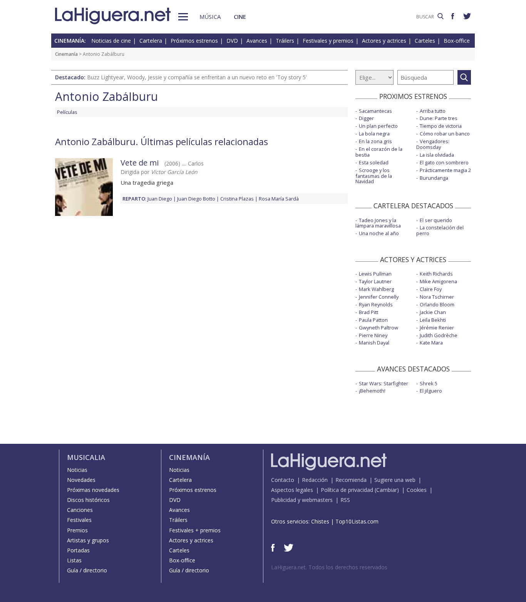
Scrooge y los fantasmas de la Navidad (373, 176)
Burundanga (434, 177)
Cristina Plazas (237, 198)
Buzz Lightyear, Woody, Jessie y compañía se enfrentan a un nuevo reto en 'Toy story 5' (197, 77)
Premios (77, 530)
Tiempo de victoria (441, 125)
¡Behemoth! (372, 390)
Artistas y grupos (88, 540)
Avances (256, 40)
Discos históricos (88, 499)
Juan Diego (159, 198)
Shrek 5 (428, 383)
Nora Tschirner (437, 296)
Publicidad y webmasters (302, 499)
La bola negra (374, 133)
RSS (345, 499)
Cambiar (386, 489)
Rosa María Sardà (279, 198)
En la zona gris (375, 141)
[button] (183, 16)
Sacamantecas (375, 110)
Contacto (282, 479)
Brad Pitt (368, 312)
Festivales (79, 519)
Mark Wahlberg (376, 289)
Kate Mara (431, 342)
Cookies (417, 489)
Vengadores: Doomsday (432, 144)
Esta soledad (374, 162)
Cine (240, 16)
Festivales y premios (328, 40)
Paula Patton (373, 319)
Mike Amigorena (438, 281)
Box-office (457, 40)
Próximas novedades (93, 489)
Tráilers (285, 40)
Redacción (315, 479)
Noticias (77, 469)
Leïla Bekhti (433, 319)
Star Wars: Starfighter (383, 383)
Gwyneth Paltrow (378, 327)
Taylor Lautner (375, 281)
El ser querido (436, 220)
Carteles (425, 40)
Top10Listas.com (357, 521)
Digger (366, 118)
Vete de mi (140, 162)
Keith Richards (436, 273)
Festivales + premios (195, 530)
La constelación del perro (440, 230)
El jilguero (431, 390)
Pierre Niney (373, 335)
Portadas (78, 550)
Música (210, 16)
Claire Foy (431, 289)
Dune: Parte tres (438, 118)
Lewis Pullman (375, 273)
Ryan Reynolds (376, 304)
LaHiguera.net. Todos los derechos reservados (329, 567)
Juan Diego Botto (196, 198)
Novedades (81, 479)
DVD (232, 40)
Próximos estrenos (194, 40)
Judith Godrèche (438, 335)
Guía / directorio (87, 570)
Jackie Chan (433, 312)
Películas (67, 112)
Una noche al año (379, 233)
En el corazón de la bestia (378, 151)
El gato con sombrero (444, 162)
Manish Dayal (374, 342)
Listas (74, 560)
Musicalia (86, 457)
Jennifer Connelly (379, 296)
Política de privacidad (347, 489)
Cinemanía (66, 54)
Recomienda (351, 479)
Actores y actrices (384, 40)
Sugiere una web (394, 479)
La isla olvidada (437, 154)
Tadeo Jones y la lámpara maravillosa (378, 223)
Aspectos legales (292, 489)
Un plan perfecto (378, 125)
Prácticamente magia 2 (445, 170)
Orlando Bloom (437, 304)
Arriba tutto (433, 110)
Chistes (320, 521)
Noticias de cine (111, 40)
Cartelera (150, 40)
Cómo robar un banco (445, 133)
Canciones (80, 509)
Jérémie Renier (437, 327)
